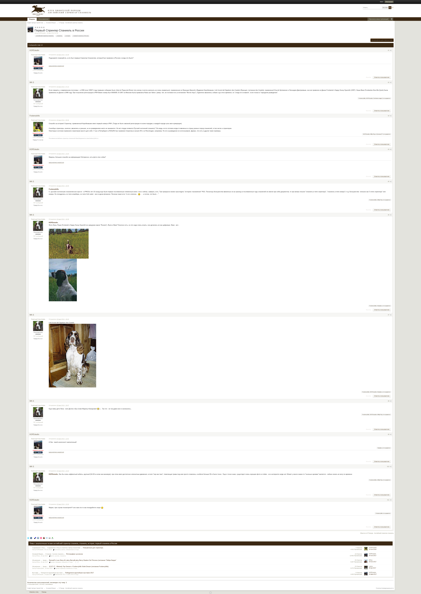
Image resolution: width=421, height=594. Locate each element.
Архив (45, 560)
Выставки (35, 573)
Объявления (36, 560)
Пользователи (43, 19)
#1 (389, 50)
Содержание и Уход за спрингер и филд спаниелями (63, 548)
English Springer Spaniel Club (35, 588)
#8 (389, 401)
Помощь (44, 592)
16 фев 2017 (373, 574)
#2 (389, 82)
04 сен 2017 (372, 555)
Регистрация (389, 1)
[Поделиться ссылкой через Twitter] (28, 538)
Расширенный (393, 7)
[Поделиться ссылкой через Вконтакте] (38, 538)
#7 (389, 315)
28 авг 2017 (372, 568)
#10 (388, 466)
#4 (389, 149)
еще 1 (381, 98)
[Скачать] (52, 538)
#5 (389, 181)
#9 (389, 434)
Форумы (32, 19)
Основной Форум (37, 554)
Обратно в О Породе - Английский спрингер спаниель (377, 533)
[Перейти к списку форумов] (60, 10)
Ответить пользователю (381, 77)
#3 (389, 116)
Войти (381, 1)
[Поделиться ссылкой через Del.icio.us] (35, 538)
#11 (388, 500)
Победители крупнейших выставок (51, 573)
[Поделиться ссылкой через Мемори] (41, 538)
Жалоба (368, 77)
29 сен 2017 (372, 561)
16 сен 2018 (372, 549)
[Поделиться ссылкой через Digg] (31, 538)
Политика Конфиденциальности (385, 588)
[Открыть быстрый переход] (391, 19)
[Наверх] (210, 592)
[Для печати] (49, 538)
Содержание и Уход (38, 548)
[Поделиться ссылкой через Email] (47, 538)
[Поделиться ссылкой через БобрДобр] (44, 538)
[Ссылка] (69, 243)
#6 (389, 215)
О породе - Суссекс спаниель (54, 554)
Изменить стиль (33, 592)
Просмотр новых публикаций (378, 19)
